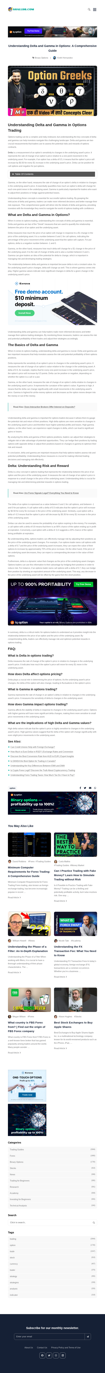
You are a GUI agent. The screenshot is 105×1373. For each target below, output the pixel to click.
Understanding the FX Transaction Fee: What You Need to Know (75, 951)
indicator (52, 1295)
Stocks (78, 1017)
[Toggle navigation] (94, 9)
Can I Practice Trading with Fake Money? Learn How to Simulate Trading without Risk (75, 875)
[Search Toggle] (89, 9)
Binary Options (41, 58)
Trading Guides (44, 861)
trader (52, 1270)
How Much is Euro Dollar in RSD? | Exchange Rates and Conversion (41, 752)
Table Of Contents (24, 174)
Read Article (14, 897)
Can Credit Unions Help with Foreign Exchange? (32, 747)
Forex (32, 861)
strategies (52, 1282)
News (32, 941)
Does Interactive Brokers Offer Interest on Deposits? (49, 407)
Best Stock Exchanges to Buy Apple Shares (73, 1024)
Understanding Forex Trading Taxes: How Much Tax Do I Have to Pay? (42, 775)
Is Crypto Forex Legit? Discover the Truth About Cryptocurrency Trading (42, 770)
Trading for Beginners (52, 1180)
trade (52, 1251)
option (12, 788)
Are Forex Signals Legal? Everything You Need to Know (51, 493)
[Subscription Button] (88, 1336)
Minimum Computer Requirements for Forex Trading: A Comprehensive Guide (29, 872)
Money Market (77, 865)
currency (52, 1264)
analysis (52, 1288)
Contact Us (42, 1348)
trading (52, 1239)
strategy (52, 1276)
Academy (76, 941)
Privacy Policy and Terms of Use (66, 1348)
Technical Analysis (52, 1205)
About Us (28, 1348)
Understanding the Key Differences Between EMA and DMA (37, 766)
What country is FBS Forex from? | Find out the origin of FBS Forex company (26, 1027)
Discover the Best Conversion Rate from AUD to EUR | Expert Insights (42, 756)
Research (52, 1187)
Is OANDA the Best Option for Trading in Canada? (33, 761)
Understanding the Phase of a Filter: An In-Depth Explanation (28, 948)
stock (52, 1257)
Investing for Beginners (52, 1199)
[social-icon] (42, 1355)
